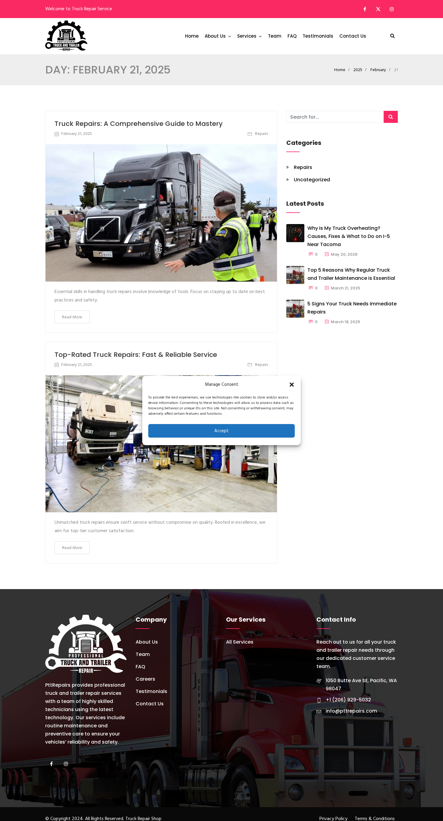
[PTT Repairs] (66, 36)
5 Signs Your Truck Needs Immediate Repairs (352, 307)
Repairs (261, 133)
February (378, 70)
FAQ (292, 36)
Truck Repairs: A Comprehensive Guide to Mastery (139, 123)
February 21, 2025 (76, 133)
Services (246, 36)
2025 (357, 70)
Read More (72, 317)
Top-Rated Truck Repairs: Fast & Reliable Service (136, 354)
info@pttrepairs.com (351, 710)
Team (274, 36)
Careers (145, 679)
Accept (221, 431)
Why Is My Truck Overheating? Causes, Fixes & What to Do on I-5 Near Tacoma (348, 236)
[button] (292, 385)
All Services (239, 641)
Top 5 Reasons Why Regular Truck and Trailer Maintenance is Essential (351, 274)
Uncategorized (312, 179)
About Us (215, 36)
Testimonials (318, 36)
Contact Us (352, 36)
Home (192, 36)
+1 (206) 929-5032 (348, 699)
